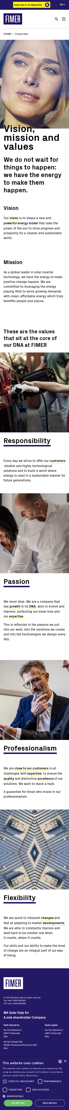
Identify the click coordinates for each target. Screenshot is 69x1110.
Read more (32, 1075)
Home (8, 34)
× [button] (65, 1061)
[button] (34, 1096)
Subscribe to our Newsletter (28, 4)
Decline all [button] (50, 1102)
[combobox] (60, 1061)
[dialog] (34, 1083)
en (61, 4)
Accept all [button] (18, 1102)
